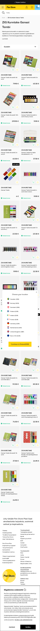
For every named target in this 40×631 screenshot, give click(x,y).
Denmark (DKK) (15, 307)
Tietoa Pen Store (7, 537)
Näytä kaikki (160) (26, 563)
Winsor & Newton (25, 561)
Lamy (22, 555)
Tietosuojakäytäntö (8, 560)
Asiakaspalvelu (7, 533)
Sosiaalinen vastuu (8, 552)
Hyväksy (28, 627)
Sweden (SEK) (14, 299)
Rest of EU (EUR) (15, 336)
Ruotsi (22, 580)
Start (3, 17)
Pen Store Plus (7, 543)
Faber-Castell (24, 557)
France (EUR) (14, 319)
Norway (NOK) (14, 303)
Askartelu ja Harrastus (27, 534)
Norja (22, 582)
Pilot (21, 553)
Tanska (22, 584)
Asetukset (12, 627)
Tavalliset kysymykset (9, 535)
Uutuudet (23, 545)
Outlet (22, 543)
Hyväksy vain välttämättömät (23, 620)
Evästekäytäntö (7, 562)
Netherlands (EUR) (16, 327)
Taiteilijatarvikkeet (26, 532)
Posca (22, 559)
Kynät (22, 536)
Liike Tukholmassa (8, 539)
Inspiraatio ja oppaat (8, 545)
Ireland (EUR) (14, 315)
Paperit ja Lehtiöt (25, 538)
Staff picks (23, 547)
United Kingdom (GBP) (17, 332)
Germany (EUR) (15, 323)
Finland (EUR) (14, 311)
